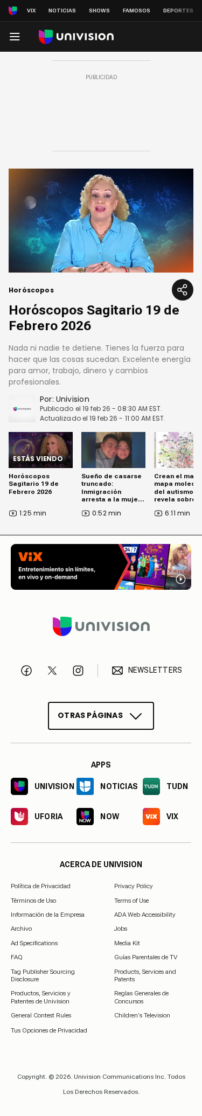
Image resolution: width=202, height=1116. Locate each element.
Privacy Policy (133, 886)
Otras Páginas (90, 715)
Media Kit (127, 943)
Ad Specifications (34, 943)
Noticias (62, 10)
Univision (72, 399)
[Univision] (76, 37)
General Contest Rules (41, 1015)
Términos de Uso (33, 900)
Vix (31, 10)
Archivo (21, 928)
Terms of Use (131, 900)
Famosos (136, 10)
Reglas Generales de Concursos (141, 997)
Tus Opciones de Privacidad (49, 1030)
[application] (101, 221)
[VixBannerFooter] (101, 567)
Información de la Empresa (48, 914)
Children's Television (142, 1015)
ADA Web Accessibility (145, 914)
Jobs (120, 928)
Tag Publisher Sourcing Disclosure (43, 974)
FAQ (17, 957)
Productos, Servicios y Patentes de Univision (41, 997)
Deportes (178, 10)
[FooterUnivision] (101, 626)
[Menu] (14, 37)
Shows (99, 10)
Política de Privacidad (41, 886)
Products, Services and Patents (145, 974)
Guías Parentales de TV (145, 957)
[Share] (182, 290)
